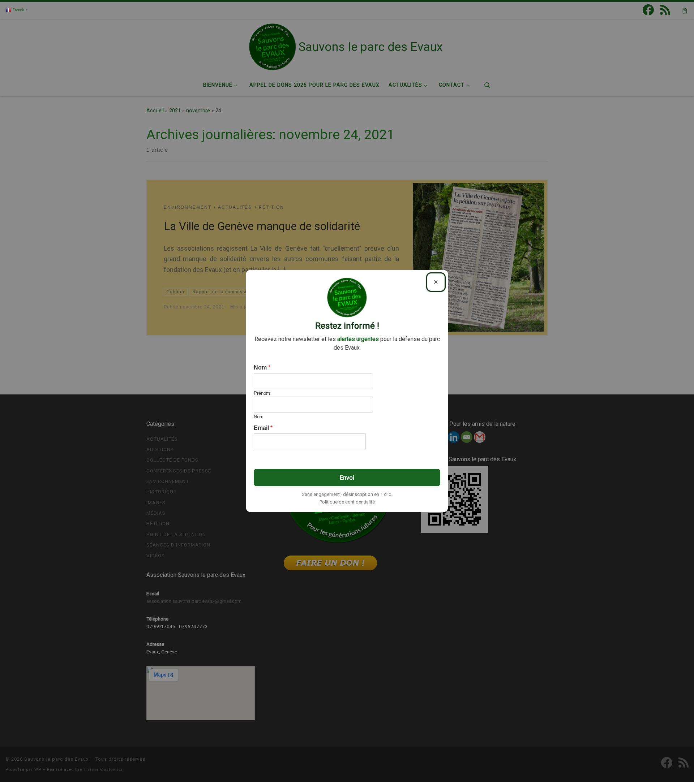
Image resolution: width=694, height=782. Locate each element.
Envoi (347, 477)
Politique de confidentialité (347, 502)
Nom (262, 367)
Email (263, 428)
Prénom (262, 393)
